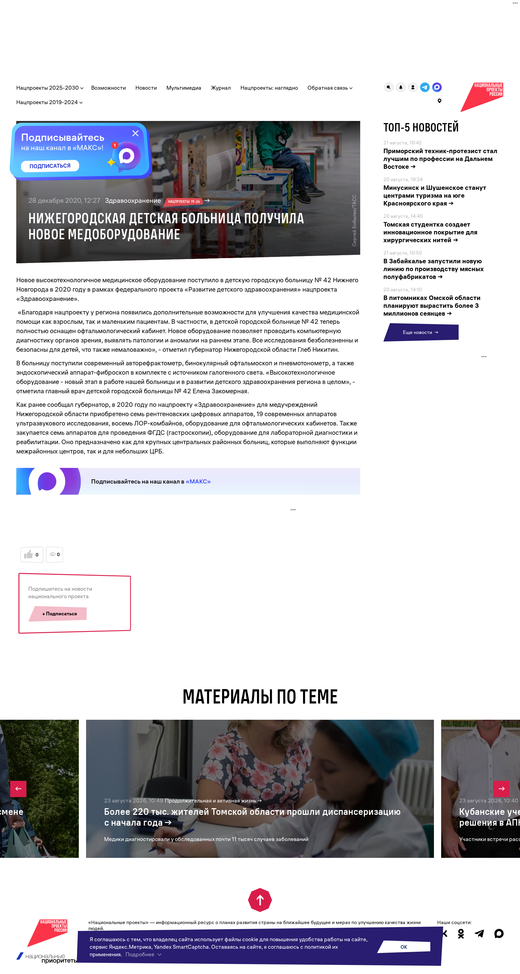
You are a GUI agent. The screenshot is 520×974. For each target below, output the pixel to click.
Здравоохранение (152, 200)
